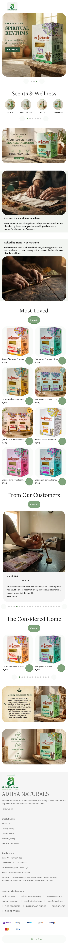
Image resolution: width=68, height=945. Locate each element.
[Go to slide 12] (38, 606)
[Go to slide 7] (24, 606)
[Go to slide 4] (35, 118)
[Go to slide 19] (56, 606)
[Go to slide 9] (30, 606)
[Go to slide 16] (48, 606)
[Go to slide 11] (35, 606)
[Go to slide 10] (32, 606)
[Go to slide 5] (38, 118)
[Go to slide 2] (34, 81)
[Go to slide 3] (36, 81)
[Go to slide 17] (51, 606)
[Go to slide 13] (40, 606)
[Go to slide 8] (27, 606)
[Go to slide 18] (53, 606)
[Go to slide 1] (31, 81)
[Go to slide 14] (43, 606)
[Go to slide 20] (59, 606)
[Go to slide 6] (40, 118)
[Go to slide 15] (46, 606)
